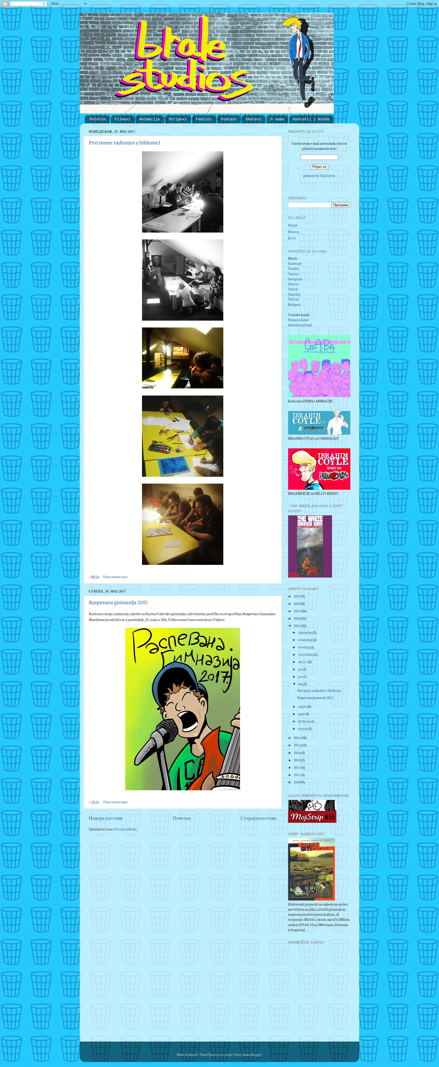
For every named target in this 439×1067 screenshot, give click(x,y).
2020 (297, 603)
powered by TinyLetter (319, 175)
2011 (297, 774)
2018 (297, 618)
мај (300, 683)
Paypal (292, 225)
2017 (297, 625)
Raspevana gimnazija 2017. (118, 602)
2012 (297, 767)
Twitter (293, 273)
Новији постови (106, 817)
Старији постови (259, 817)
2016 (297, 737)
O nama (277, 119)
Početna (98, 119)
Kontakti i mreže (311, 119)
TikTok (293, 299)
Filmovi (123, 119)
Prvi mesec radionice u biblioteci (124, 143)
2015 (297, 745)
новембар (305, 639)
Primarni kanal (298, 319)
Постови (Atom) (124, 829)
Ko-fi (291, 238)
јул (300, 669)
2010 (297, 782)
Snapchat (294, 294)
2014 (297, 752)
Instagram (295, 278)
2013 (297, 760)
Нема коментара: (115, 576)
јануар (303, 728)
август (303, 661)
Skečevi (253, 119)
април (303, 706)
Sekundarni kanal (300, 324)
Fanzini (204, 119)
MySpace (294, 304)
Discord (293, 284)
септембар (306, 654)
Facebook (294, 263)
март (302, 713)
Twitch (293, 289)
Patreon (293, 231)
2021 (297, 596)
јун (300, 676)
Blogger (256, 1054)
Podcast (229, 119)
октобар (304, 647)
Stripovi (178, 119)
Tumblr (293, 268)
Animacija (149, 119)
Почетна (182, 817)
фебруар (304, 721)
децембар (305, 632)
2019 (297, 611)
